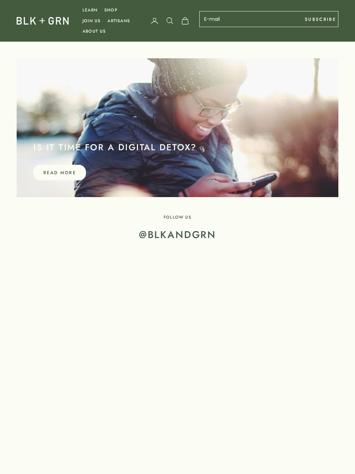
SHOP (111, 10)
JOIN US (92, 21)
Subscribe (320, 19)
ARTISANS (118, 21)
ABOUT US (94, 31)
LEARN (90, 10)
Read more (59, 172)
